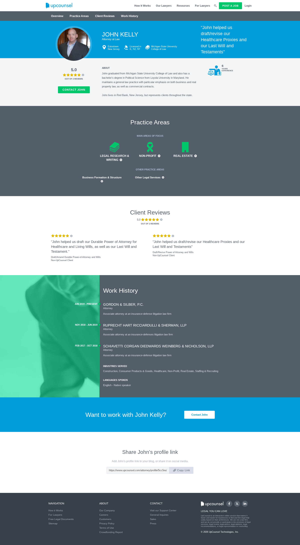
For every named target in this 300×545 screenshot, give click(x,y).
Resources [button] (183, 5)
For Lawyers (202, 5)
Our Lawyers (164, 5)
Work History (129, 16)
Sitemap (52, 523)
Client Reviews (105, 16)
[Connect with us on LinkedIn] (245, 504)
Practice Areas (79, 16)
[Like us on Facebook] (229, 504)
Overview (57, 16)
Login (248, 5)
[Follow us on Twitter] (237, 503)
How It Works (142, 5)
